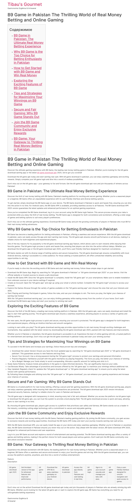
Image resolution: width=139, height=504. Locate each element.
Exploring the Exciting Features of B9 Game (28, 84)
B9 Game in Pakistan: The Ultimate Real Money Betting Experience (29, 40)
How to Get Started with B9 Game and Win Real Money (28, 71)
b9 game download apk (47, 173)
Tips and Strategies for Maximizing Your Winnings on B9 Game (28, 98)
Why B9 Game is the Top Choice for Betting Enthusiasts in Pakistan (28, 57)
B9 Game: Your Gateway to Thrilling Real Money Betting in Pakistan (28, 144)
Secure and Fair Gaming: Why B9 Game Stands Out (26, 113)
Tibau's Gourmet (25, 4)
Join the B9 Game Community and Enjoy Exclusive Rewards (26, 127)
